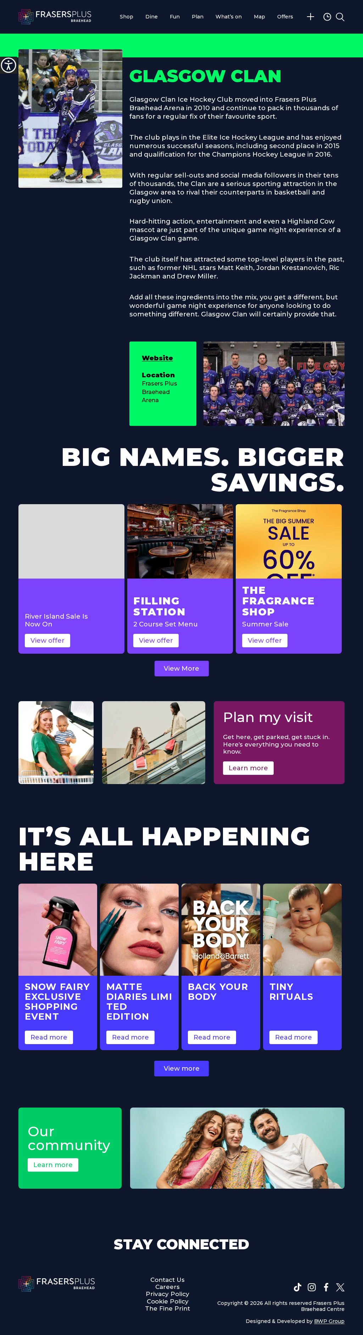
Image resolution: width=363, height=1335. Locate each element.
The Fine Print (167, 1308)
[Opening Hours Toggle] (328, 16)
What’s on (229, 16)
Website (157, 358)
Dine (151, 16)
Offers (285, 16)
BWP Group (329, 1321)
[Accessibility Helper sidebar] (8, 65)
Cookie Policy (168, 1301)
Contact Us (167, 1279)
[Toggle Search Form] (340, 16)
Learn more (248, 768)
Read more (48, 1037)
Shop (126, 16)
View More (181, 668)
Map (259, 16)
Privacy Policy (167, 1294)
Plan (197, 16)
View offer (47, 640)
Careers (167, 1286)
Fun (175, 16)
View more (182, 1068)
